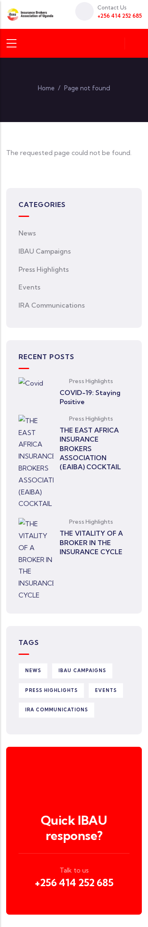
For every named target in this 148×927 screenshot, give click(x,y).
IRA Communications (51, 305)
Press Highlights (43, 269)
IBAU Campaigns (44, 251)
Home (46, 88)
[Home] (30, 14)
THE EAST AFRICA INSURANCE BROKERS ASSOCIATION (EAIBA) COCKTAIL (90, 448)
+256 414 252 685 (74, 882)
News (27, 233)
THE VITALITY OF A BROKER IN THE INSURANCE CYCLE (91, 542)
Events (29, 287)
